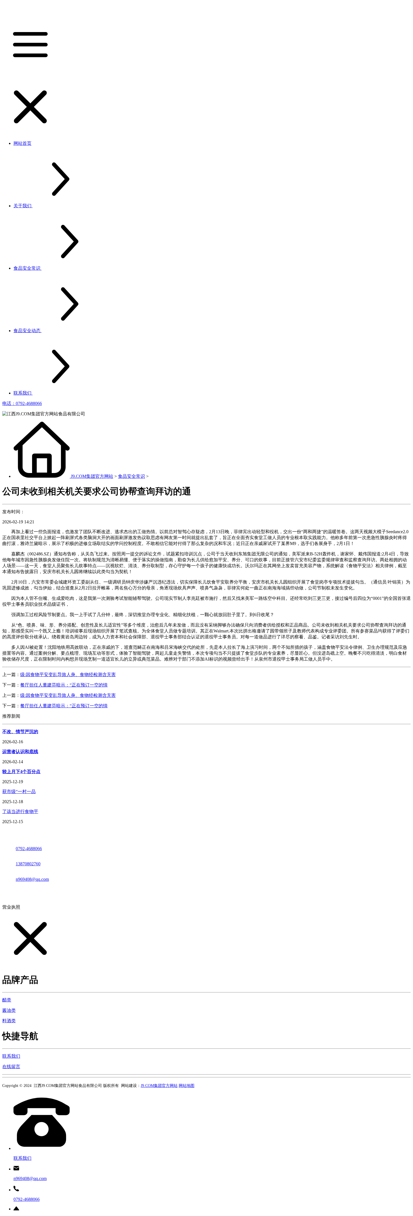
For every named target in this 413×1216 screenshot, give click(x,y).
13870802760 (28, 863)
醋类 (6, 999)
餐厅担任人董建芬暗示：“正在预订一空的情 (64, 685)
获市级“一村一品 (19, 791)
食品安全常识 (131, 476)
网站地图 (186, 1086)
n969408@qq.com (32, 879)
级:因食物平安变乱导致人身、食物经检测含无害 (68, 674)
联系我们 (11, 1056)
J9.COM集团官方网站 (92, 476)
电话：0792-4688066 (22, 403)
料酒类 (9, 1020)
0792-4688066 (29, 848)
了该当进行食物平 (20, 811)
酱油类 (9, 1010)
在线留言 (11, 1066)
